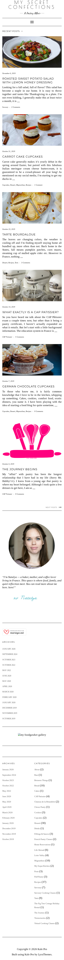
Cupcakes (5, 185)
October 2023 (8, 660)
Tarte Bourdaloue (19, 234)
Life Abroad (39, 850)
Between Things (41, 780)
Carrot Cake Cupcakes (22, 156)
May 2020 (6, 681)
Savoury (5, 107)
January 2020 (8, 702)
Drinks (37, 828)
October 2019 (8, 719)
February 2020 (9, 697)
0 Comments (38, 411)
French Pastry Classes (43, 839)
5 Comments (19, 337)
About (37, 769)
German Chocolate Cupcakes (28, 386)
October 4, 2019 (8, 464)
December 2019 (9, 708)
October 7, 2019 (8, 381)
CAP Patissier (7, 337)
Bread (36, 785)
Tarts (16, 263)
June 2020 (6, 676)
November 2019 (9, 713)
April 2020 (7, 686)
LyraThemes (45, 954)
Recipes (28, 185)
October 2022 (8, 665)
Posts (36, 871)
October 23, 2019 (8, 229)
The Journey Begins (19, 469)
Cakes (36, 791)
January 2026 (8, 649)
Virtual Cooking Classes (44, 923)
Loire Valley (39, 855)
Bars (36, 775)
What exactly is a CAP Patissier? (30, 312)
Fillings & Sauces (41, 834)
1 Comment (38, 185)
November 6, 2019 (9, 73)
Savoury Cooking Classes (45, 893)
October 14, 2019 (8, 307)
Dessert (12, 185)
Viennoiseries (40, 918)
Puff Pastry (38, 877)
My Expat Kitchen (42, 866)
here (10, 587)
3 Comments (25, 263)
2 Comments (15, 107)
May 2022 (6, 670)
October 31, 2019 (8, 151)
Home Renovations (42, 844)
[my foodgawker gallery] (32, 734)
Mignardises (20, 185)
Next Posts (51, 507)
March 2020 (8, 692)
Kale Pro (42, 949)
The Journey (39, 913)
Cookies (37, 812)
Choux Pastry (40, 807)
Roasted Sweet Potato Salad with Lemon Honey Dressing (28, 80)
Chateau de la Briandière (44, 802)
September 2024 (9, 654)
